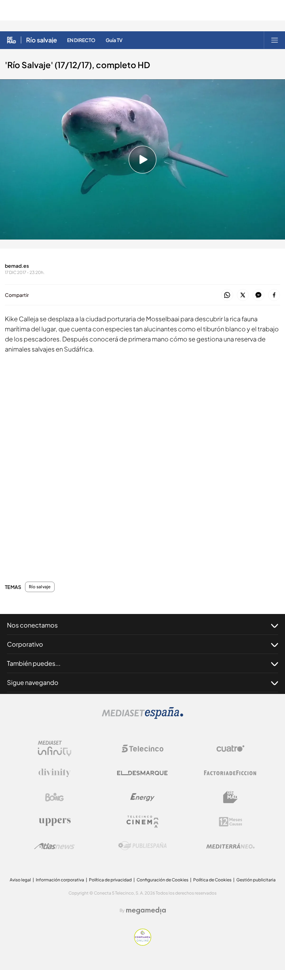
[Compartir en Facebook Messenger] (258, 295)
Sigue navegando (32, 682)
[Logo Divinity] (55, 773)
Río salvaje (41, 40)
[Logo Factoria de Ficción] (230, 773)
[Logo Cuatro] (230, 748)
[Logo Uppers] (54, 821)
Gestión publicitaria (256, 879)
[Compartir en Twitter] (243, 295)
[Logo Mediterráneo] (230, 846)
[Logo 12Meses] (230, 821)
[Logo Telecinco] (142, 748)
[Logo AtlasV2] (54, 846)
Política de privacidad (110, 879)
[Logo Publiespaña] (142, 846)
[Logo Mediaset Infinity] (54, 748)
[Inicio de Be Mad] (11, 40)
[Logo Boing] (54, 797)
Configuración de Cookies (162, 879)
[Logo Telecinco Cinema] (142, 821)
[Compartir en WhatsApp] (227, 295)
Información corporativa (60, 879)
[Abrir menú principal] (274, 40)
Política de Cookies (212, 879)
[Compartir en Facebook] (274, 295)
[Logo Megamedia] (146, 910)
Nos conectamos (32, 625)
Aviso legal (20, 879)
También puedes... (33, 663)
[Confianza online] (142, 943)
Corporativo (25, 644)
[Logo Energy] (142, 797)
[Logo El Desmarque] (142, 773)
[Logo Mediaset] (142, 717)
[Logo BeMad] (230, 797)
